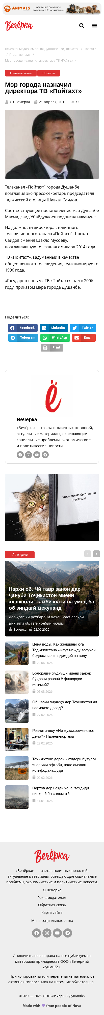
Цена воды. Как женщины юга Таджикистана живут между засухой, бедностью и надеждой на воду (64, 650)
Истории (19, 554)
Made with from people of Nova (52, 1006)
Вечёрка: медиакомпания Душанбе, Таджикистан (42, 49)
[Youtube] (36, 454)
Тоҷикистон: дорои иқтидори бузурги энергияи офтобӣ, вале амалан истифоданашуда (64, 764)
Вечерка (27, 419)
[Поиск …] (81, 26)
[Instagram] (28, 454)
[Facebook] (20, 454)
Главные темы (20, 55)
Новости (90, 49)
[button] (95, 25)
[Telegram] (45, 454)
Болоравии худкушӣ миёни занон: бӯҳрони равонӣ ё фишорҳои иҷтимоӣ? (61, 679)
